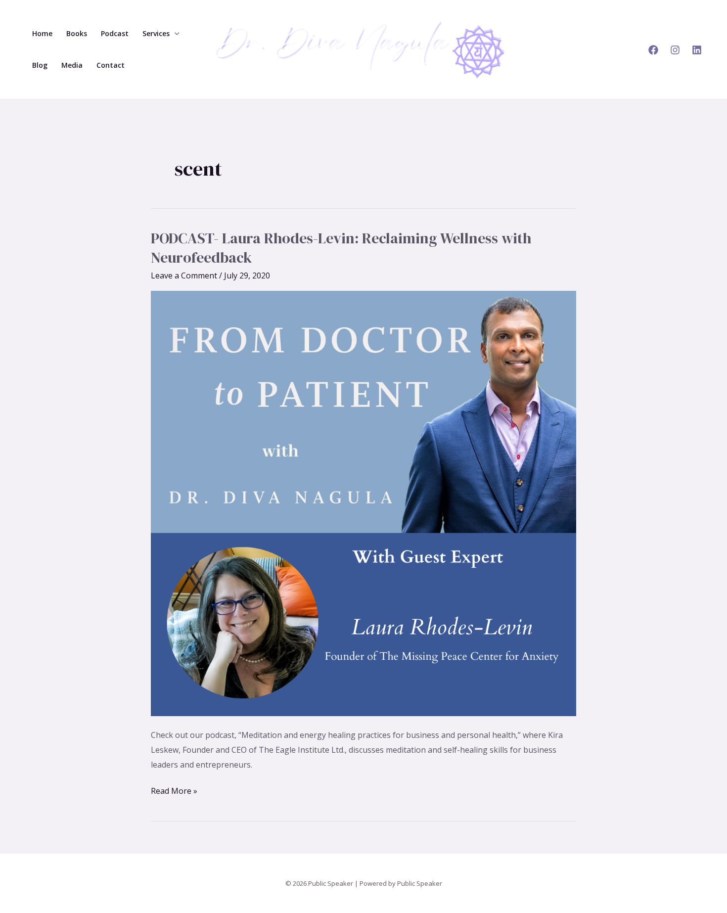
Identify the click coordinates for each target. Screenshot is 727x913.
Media (72, 65)
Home (42, 33)
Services (156, 33)
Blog (39, 65)
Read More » (174, 790)
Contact (110, 65)
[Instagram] (675, 50)
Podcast (115, 33)
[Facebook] (653, 50)
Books (76, 33)
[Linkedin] (697, 50)
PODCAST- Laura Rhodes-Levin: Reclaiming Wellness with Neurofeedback (341, 248)
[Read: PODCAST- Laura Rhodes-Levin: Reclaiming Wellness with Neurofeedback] (363, 503)
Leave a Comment (184, 275)
